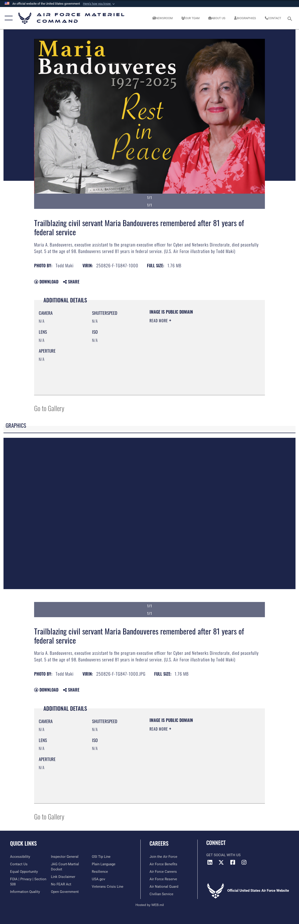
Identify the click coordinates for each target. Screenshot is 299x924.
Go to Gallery (49, 408)
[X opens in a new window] (221, 862)
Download (48, 282)
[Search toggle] (291, 18)
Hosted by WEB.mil (149, 905)
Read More (159, 320)
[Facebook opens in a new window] (232, 862)
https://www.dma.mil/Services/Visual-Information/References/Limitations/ (191, 360)
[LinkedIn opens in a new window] (209, 862)
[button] (99, 3)
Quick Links (23, 843)
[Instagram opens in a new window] (244, 862)
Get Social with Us (223, 855)
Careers (159, 843)
